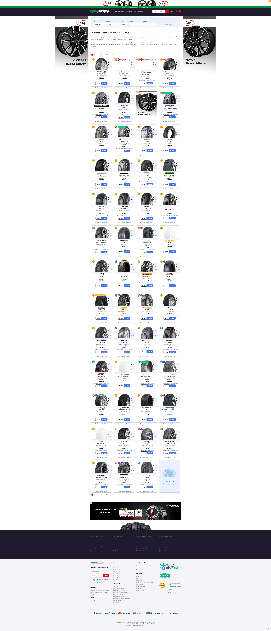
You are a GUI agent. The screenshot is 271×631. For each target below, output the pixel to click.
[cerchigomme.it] (101, 11)
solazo (101, 108)
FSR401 (101, 410)
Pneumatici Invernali (118, 576)
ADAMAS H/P (169, 209)
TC (145, 625)
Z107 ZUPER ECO (169, 175)
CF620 (101, 142)
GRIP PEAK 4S (124, 477)
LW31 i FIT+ (124, 276)
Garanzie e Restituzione (119, 590)
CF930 (124, 310)
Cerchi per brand (118, 536)
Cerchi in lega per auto (97, 536)
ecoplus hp (169, 276)
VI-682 (147, 343)
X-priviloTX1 (124, 343)
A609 (101, 276)
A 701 (147, 444)
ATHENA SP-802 (101, 74)
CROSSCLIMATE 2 (124, 74)
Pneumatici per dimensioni (144, 536)
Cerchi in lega (116, 566)
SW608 (147, 477)
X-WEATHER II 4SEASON (169, 108)
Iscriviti (106, 575)
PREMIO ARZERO (101, 477)
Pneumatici (120, 11)
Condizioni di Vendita (118, 594)
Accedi (137, 568)
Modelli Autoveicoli (118, 580)
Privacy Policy (116, 602)
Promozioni (139, 580)
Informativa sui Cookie (118, 600)
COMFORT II (101, 343)
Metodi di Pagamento (118, 588)
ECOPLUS (124, 209)
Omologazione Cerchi (141, 586)
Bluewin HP (101, 376)
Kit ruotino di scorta (118, 572)
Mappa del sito (139, 588)
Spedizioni (115, 586)
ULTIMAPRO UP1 (124, 141)
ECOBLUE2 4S (124, 444)
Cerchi (115, 11)
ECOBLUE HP (147, 209)
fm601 (147, 410)
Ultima (107, 55)
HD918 (124, 243)
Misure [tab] (103, 19)
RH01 (101, 175)
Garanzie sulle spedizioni (119, 596)
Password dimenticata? (141, 570)
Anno (122, 21)
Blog (137, 578)
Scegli (104, 83)
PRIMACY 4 (169, 74)
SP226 (169, 243)
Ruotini (134, 11)
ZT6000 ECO (101, 310)
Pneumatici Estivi (117, 574)
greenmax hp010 (124, 410)
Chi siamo (138, 576)
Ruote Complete (128, 11)
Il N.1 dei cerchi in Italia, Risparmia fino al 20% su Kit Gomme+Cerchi (135, 7)
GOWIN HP (169, 343)
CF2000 (169, 142)
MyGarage (139, 11)
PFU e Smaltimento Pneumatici (120, 592)
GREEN (101, 209)
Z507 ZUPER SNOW (169, 376)
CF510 (147, 142)
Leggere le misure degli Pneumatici (144, 582)
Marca (94, 21)
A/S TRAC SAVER (170, 444)
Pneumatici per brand (165, 536)
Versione (131, 21)
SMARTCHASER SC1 (124, 377)
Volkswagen (104, 29)
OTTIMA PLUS (101, 444)
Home (92, 29)
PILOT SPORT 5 (146, 74)
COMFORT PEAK (124, 175)
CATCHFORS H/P (101, 242)
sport (124, 108)
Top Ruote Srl (135, 625)
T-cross (111, 29)
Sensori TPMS (139, 584)
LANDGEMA (169, 310)
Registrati (138, 566)
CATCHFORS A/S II (146, 376)
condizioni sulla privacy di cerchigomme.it (99, 581)
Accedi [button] (172, 11)
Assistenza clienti (140, 590)
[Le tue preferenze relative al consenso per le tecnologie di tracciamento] (268, 628)
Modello (108, 21)
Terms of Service (146, 623)
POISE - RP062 (146, 276)
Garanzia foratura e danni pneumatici (122, 598)
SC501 (147, 310)
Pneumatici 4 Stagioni (118, 578)
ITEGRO (147, 175)
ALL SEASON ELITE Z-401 (169, 410)
